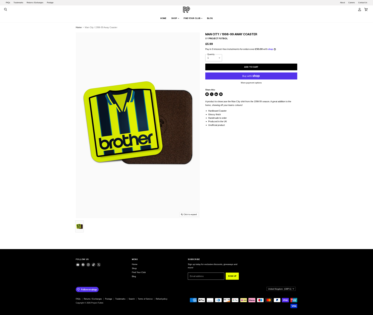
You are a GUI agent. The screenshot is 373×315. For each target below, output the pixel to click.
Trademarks (18, 3)
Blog (210, 18)
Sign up (232, 276)
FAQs (8, 3)
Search (132, 299)
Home (163, 18)
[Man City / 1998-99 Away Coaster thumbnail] (79, 226)
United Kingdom (279, 289)
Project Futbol (218, 38)
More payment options (251, 83)
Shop (174, 18)
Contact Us (362, 3)
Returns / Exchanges (35, 3)
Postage (50, 3)
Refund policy (161, 299)
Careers (351, 3)
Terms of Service (145, 299)
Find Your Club (192, 18)
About (342, 3)
